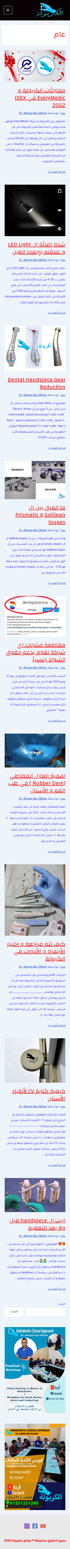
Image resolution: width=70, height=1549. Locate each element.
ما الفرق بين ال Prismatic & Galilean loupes (40, 514)
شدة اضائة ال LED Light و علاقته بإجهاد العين (36, 248)
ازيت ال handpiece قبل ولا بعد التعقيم (37, 1224)
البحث (61, 1304)
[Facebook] (35, 1526)
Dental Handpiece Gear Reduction (36, 383)
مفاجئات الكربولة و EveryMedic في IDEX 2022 (40, 97)
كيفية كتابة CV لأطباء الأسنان (38, 1094)
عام (63, 113)
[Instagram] (27, 1526)
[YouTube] (43, 1526)
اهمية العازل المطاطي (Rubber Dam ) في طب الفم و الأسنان (36, 783)
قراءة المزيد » (56, 172)
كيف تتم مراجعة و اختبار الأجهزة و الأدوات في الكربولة (36, 951)
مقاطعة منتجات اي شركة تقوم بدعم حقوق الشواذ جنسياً (35, 652)
